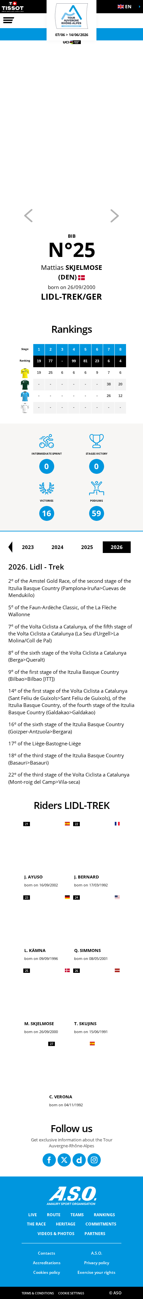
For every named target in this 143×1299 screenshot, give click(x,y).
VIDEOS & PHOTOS (56, 1233)
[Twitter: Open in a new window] (64, 1160)
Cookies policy (46, 1272)
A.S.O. (96, 1253)
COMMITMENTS (100, 1224)
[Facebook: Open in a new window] (49, 1160)
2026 (117, 547)
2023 (28, 547)
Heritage (65, 1224)
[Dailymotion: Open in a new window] (79, 1160)
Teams (77, 1215)
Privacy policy (96, 1263)
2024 (58, 547)
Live (32, 1215)
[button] (126, 6)
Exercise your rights (96, 1272)
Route (54, 1215)
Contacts (46, 1253)
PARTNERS (94, 1233)
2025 (87, 547)
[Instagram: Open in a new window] (94, 1160)
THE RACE (36, 1224)
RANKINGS (104, 1215)
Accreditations (47, 1263)
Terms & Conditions (38, 1293)
